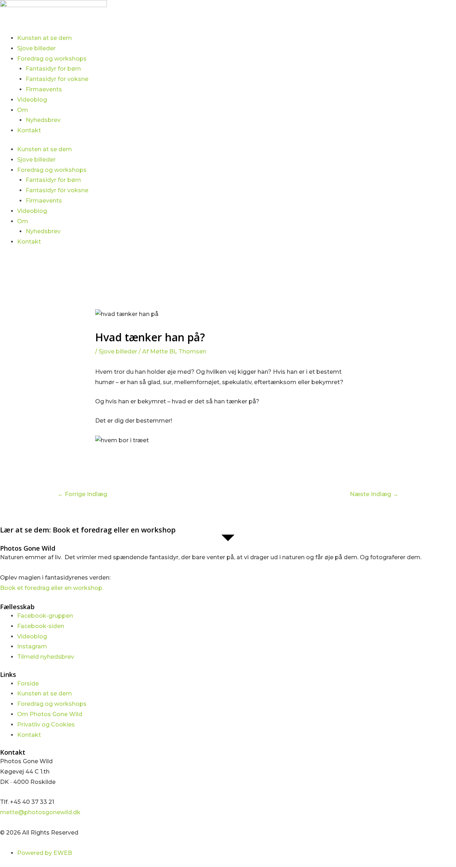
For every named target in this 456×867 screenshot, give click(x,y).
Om (22, 110)
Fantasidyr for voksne (57, 79)
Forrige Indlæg (82, 494)
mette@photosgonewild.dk (40, 812)
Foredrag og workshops (52, 58)
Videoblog (32, 99)
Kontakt (29, 130)
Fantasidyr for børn (53, 68)
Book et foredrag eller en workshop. (51, 588)
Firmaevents (44, 89)
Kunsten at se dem (44, 38)
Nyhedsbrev (43, 120)
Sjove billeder (36, 48)
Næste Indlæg (374, 494)
